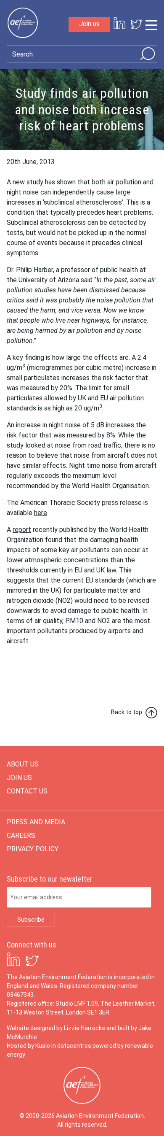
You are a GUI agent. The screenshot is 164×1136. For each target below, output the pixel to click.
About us (23, 764)
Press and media (36, 822)
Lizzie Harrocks (84, 1028)
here (40, 513)
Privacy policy (32, 849)
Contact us (27, 791)
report (22, 530)
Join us (89, 24)
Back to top (126, 712)
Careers (21, 835)
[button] (82, 658)
